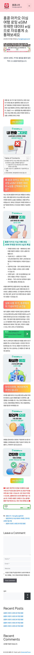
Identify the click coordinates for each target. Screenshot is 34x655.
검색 (4, 591)
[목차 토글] (27, 158)
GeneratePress (26, 652)
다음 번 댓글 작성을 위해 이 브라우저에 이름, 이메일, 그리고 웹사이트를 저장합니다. (17, 574)
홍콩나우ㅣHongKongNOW (14, 516)
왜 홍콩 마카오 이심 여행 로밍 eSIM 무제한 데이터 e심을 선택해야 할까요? (16, 162)
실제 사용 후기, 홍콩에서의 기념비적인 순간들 (17, 169)
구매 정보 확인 (17, 122)
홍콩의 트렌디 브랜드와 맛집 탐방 (16, 523)
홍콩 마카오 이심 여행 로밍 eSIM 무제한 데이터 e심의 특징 (18, 165)
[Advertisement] (17, 82)
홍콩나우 (16, 5)
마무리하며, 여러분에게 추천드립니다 (16, 173)
